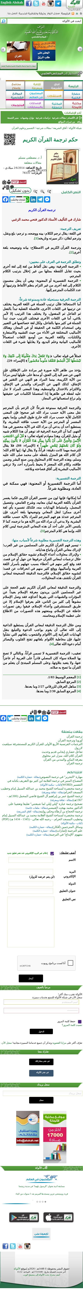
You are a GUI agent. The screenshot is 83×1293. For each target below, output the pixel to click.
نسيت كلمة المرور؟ (72, 1024)
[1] (36, 238)
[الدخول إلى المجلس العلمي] (58, 74)
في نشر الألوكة (42, 1072)
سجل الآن (7, 1042)
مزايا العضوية (59, 1042)
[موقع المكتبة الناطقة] (54, 105)
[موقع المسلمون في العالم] (34, 95)
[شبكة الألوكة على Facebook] (29, 3)
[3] (43, 531)
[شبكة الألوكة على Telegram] (58, 3)
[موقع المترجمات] (15, 105)
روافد (79, 121)
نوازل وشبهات (27, 118)
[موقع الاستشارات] (54, 95)
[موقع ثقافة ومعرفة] (34, 86)
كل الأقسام (73, 118)
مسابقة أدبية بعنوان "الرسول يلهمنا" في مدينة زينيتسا (42, 1186)
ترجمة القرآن (74, 736)
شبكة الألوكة (75, 128)
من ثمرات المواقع (67, 121)
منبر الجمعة (13, 118)
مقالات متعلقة (32, 162)
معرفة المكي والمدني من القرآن (62, 759)
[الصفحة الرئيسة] (81, 14)
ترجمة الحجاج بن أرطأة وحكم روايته (61, 811)
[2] (71, 252)
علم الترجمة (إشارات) (69, 830)
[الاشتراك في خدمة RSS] (73, 14)
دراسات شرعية (43, 118)
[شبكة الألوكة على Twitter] (36, 3)
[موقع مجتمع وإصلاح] (15, 86)
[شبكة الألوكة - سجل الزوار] (53, 14)
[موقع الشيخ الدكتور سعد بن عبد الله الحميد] (41, 33)
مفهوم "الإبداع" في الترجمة (66, 834)
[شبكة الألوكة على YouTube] (43, 3)
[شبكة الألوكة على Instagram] (51, 3)
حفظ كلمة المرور (66, 1021)
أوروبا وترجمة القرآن (70, 740)
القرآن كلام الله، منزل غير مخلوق (62, 755)
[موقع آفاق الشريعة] (54, 86)
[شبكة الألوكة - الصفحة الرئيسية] (65, 14)
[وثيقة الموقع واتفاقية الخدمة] (32, 14)
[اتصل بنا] (12, 14)
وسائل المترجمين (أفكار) (67, 827)
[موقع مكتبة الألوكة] (73, 105)
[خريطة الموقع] (77, 14)
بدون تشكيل (20, 190)
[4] (52, 644)
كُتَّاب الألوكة (41, 1167)
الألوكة (17, 1268)
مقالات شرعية (59, 118)
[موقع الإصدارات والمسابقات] (34, 105)
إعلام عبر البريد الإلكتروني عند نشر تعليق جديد (27, 853)
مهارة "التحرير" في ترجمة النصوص (61, 776)
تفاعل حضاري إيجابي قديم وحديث (62, 751)
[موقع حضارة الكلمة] (73, 95)
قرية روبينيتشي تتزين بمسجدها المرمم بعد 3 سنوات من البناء (42, 1194)
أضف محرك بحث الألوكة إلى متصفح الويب (41, 1275)
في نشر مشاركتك (42, 1061)
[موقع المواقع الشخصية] (15, 95)
